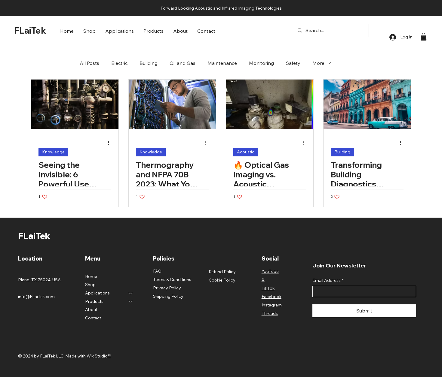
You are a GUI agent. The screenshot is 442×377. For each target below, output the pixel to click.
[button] (119, 30)
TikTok (268, 288)
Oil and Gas (182, 63)
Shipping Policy (168, 296)
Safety (293, 63)
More (318, 63)
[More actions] (110, 142)
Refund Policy (222, 271)
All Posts (89, 63)
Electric (119, 63)
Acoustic (245, 152)
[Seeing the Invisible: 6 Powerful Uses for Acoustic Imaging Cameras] (74, 104)
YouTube (270, 271)
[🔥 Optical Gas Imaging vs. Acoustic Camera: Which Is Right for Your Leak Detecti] (269, 104)
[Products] (130, 301)
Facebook (271, 296)
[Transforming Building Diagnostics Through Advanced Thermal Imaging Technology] (367, 104)
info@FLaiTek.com (36, 296)
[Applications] (130, 293)
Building (149, 63)
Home (91, 276)
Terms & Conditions (172, 279)
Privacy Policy (167, 288)
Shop (90, 284)
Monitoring (261, 63)
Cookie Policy (222, 280)
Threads (270, 313)
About (91, 309)
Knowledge (53, 152)
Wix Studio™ (99, 356)
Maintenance (222, 63)
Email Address (327, 280)
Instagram (272, 305)
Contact (93, 318)
